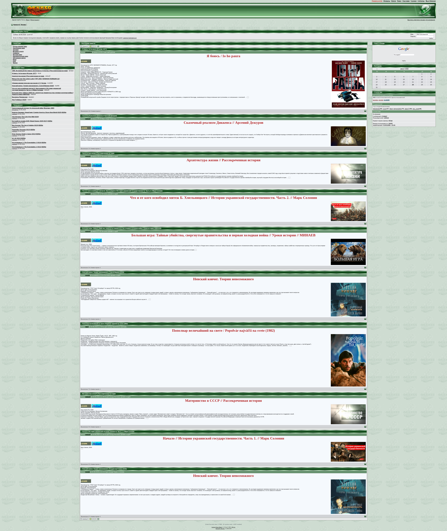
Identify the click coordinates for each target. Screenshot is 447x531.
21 (413, 82)
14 (413, 79)
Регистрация (34, 20)
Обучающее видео (19, 58)
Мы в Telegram (431, 1)
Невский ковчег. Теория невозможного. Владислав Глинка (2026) (104, 469)
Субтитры (421, 1)
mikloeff (87, 119)
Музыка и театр (18, 51)
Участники (406, 1)
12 (395, 79)
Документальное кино (20, 56)
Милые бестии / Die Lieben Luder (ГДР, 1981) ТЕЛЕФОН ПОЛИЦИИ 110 (35, 79)
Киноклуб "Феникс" (20, 24)
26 (395, 85)
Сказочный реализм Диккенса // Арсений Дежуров (99, 116)
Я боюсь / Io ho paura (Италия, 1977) (24, 73)
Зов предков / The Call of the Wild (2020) (25, 117)
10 (377, 79)
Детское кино (17, 55)
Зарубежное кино (19, 48)
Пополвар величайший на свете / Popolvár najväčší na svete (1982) (105, 324)
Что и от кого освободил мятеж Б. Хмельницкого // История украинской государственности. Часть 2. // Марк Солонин (36, 89)
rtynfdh (87, 275)
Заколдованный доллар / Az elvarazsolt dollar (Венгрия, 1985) (33, 108)
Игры (14, 59)
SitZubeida (376, 109)
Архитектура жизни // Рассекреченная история (28, 76)
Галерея (414, 1)
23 (431, 82)
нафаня (14, 114)
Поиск (399, 1)
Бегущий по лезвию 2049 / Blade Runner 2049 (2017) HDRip (32, 121)
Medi (391, 109)
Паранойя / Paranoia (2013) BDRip (23, 130)
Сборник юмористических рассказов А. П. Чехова (29, 83)
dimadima (15, 110)
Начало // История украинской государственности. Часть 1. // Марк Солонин (108, 431)
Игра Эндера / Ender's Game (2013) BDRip (26, 134)
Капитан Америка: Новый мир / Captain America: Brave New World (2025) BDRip (39, 112)
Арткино (16, 50)
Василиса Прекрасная (19, 97)
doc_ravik (416, 109)
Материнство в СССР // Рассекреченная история (99, 394)
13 (404, 79)
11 (385, 79)
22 (422, 82)
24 (377, 85)
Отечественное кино (20, 46)
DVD (14, 61)
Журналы (386, 1)
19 (395, 82)
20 (404, 82)
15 (422, 79)
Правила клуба (377, 1)
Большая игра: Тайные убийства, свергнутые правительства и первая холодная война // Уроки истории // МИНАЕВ (121, 228)
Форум (393, 1)
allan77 (407, 109)
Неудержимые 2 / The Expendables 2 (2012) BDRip (29, 147)
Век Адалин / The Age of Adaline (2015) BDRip (27, 125)
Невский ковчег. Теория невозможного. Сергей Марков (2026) (33, 86)
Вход (27, 20)
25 (386, 85)
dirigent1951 (397, 109)
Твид (86, 327)
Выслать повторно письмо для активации (421, 20)
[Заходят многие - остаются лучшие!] (36, 10)
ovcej (384, 109)
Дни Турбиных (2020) (19, 100)
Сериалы (16, 53)
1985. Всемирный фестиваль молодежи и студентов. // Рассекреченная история (40, 71)
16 (431, 79)
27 (404, 85)
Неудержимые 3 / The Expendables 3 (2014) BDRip (29, 142)
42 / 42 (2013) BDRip (18, 138)
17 (377, 82)
